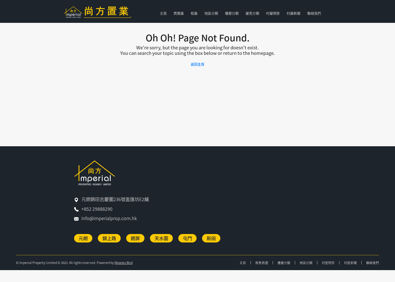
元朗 (83, 238)
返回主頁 (197, 64)
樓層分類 (284, 262)
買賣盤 (178, 13)
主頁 (163, 13)
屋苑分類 (252, 13)
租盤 (194, 13)
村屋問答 (273, 13)
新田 (211, 238)
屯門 (187, 238)
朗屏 (135, 238)
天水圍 (161, 238)
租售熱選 (261, 262)
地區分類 (306, 262)
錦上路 (109, 238)
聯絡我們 (314, 13)
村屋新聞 (293, 13)
